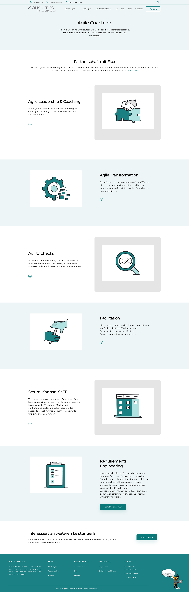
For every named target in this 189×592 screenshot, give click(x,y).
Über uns (120, 9)
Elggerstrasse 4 (130, 569)
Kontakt (153, 9)
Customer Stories (103, 9)
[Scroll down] (30, 124)
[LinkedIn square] (157, 2)
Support (139, 9)
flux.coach (133, 70)
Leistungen (70, 9)
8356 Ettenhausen (131, 573)
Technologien (86, 9)
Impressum (103, 567)
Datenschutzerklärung (107, 571)
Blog (130, 9)
